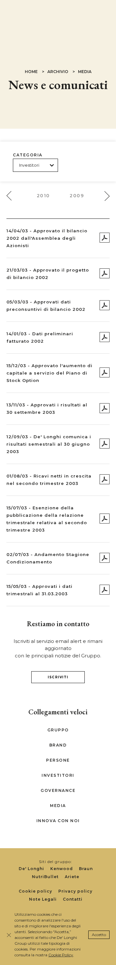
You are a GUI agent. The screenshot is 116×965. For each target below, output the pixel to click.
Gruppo (58, 730)
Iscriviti (58, 677)
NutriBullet (45, 876)
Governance (58, 790)
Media (58, 805)
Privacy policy (75, 891)
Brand (58, 745)
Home (31, 71)
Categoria (28, 155)
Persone (58, 760)
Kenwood (61, 868)
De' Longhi (31, 868)
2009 (77, 196)
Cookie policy (35, 891)
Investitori (58, 775)
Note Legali (43, 899)
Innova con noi (58, 820)
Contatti (72, 899)
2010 (43, 196)
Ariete (72, 876)
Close (8, 935)
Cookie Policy (60, 954)
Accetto (99, 934)
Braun (86, 868)
